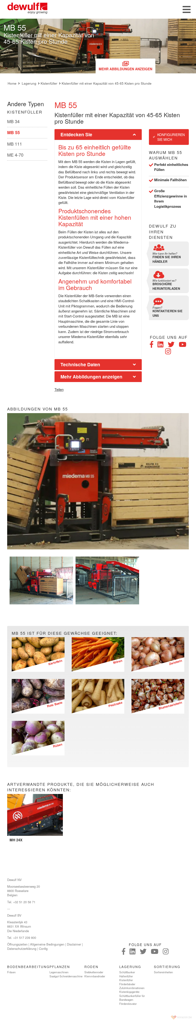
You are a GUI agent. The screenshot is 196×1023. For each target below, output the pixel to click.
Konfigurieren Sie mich (171, 137)
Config (43, 948)
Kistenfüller (49, 83)
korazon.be (184, 1017)
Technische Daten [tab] (80, 364)
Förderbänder (127, 984)
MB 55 (13, 132)
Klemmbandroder (94, 976)
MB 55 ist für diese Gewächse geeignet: (65, 633)
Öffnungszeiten (17, 944)
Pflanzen (59, 966)
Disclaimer (74, 944)
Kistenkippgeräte (129, 992)
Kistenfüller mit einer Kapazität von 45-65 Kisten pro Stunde (107, 83)
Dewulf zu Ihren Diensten (162, 231)
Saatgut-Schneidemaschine (65, 976)
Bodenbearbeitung (28, 966)
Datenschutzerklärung (21, 948)
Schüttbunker (127, 972)
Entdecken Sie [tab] (76, 134)
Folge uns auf (169, 337)
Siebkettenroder (93, 972)
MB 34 (13, 121)
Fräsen (11, 972)
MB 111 (14, 144)
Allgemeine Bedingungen (47, 944)
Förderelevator (128, 1004)
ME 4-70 (15, 155)
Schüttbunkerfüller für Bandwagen (132, 997)
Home (12, 83)
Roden (91, 966)
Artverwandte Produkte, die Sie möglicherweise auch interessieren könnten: (80, 787)
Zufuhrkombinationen (131, 988)
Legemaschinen (58, 972)
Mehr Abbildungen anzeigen (125, 68)
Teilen (59, 389)
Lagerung (29, 83)
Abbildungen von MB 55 (37, 409)
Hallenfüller (126, 976)
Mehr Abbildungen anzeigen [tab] (91, 376)
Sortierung (167, 966)
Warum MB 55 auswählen (165, 155)
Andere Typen (25, 103)
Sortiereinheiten (163, 972)
